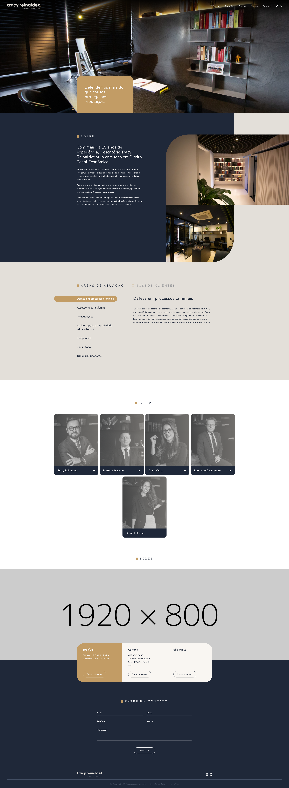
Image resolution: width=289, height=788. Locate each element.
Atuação (229, 6)
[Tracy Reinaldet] (24, 8)
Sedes (254, 6)
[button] (73, 107)
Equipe (242, 6)
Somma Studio (160, 784)
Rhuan (177, 784)
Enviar (144, 750)
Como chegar (94, 674)
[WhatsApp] (281, 6)
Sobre (216, 6)
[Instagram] (277, 6)
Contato (267, 6)
